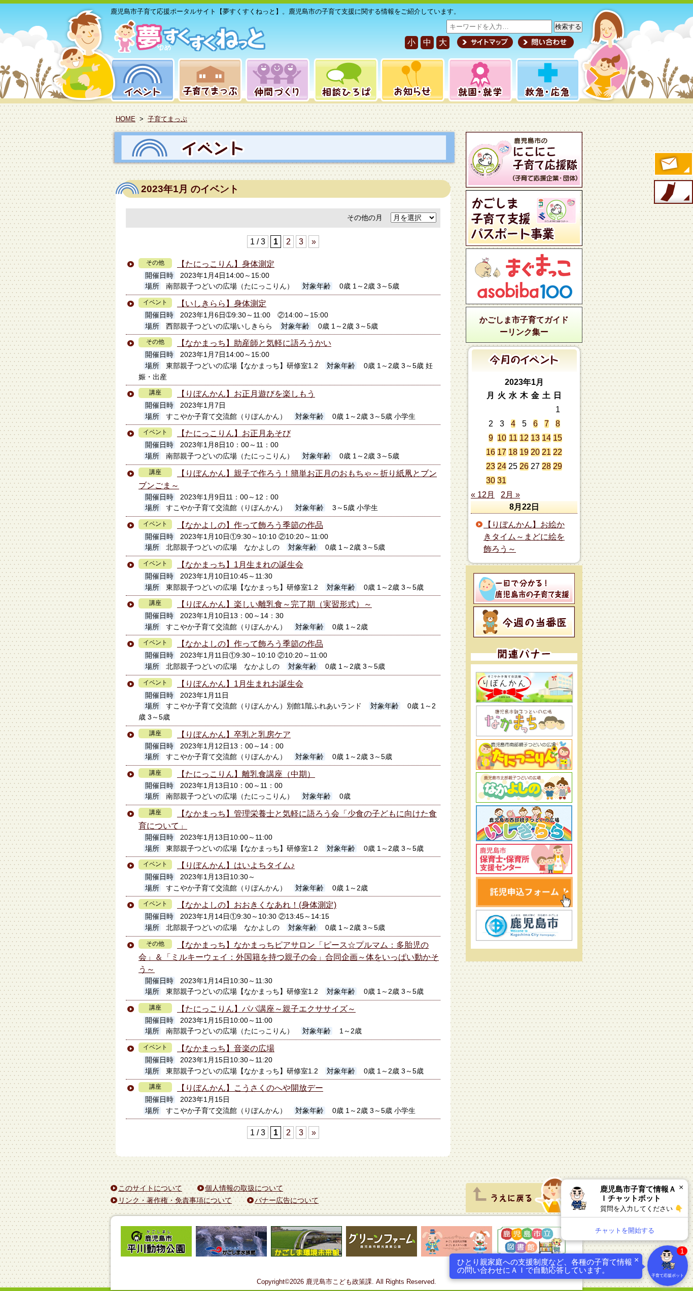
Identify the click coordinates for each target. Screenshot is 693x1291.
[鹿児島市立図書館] (531, 1243)
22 (557, 452)
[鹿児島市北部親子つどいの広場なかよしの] (524, 787)
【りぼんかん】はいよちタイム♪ (236, 865)
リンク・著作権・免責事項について (175, 1200)
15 (557, 438)
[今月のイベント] (524, 369)
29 (557, 466)
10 (501, 438)
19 (524, 452)
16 (490, 452)
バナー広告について (287, 1200)
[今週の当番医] (524, 621)
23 (490, 466)
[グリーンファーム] (381, 1243)
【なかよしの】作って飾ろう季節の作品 (250, 525)
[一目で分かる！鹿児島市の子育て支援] (524, 588)
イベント (141, 79)
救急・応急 (547, 79)
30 (490, 480)
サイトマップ (485, 42)
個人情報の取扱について (244, 1188)
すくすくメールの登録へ (672, 164)
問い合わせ (544, 42)
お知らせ (410, 79)
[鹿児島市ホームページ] (524, 925)
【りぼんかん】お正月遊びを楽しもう (246, 393)
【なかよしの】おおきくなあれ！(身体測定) (256, 905)
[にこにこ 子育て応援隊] (524, 160)
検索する (568, 26)
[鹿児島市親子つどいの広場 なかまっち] (524, 721)
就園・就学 (477, 79)
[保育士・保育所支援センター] (524, 859)
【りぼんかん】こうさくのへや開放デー (250, 1088)
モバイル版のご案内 (672, 192)
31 (501, 480)
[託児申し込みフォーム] (524, 892)
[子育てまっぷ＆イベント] (188, 50)
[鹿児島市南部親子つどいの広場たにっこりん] (524, 754)
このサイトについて (150, 1188)
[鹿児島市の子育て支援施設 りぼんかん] (524, 687)
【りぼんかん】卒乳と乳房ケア (234, 734)
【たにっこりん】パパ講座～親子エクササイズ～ (266, 1009)
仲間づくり (277, 79)
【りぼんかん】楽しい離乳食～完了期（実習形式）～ (274, 604)
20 (535, 452)
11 (513, 438)
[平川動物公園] (156, 1243)
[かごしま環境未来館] (306, 1243)
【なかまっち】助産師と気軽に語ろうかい (254, 343)
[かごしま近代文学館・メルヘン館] (456, 1243)
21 (546, 452)
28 (546, 466)
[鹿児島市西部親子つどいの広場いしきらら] (524, 823)
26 (524, 466)
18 (512, 452)
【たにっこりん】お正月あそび (234, 433)
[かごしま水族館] (231, 1243)
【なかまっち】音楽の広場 (225, 1048)
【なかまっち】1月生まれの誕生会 (240, 564)
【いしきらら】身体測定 (221, 303)
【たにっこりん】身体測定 (225, 264)
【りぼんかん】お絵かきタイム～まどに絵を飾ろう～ (524, 536)
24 (501, 466)
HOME (125, 119)
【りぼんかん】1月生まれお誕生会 (240, 683)
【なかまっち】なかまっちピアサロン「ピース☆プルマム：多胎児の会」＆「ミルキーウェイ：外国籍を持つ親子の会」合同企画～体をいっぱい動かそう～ (288, 957)
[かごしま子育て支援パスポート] (524, 218)
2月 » (510, 494)
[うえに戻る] (521, 1209)
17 (501, 452)
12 (524, 438)
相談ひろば (344, 79)
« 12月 (483, 494)
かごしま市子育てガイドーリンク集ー (524, 325)
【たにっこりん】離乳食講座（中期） (246, 774)
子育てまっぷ (208, 79)
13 (535, 438)
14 (546, 438)
